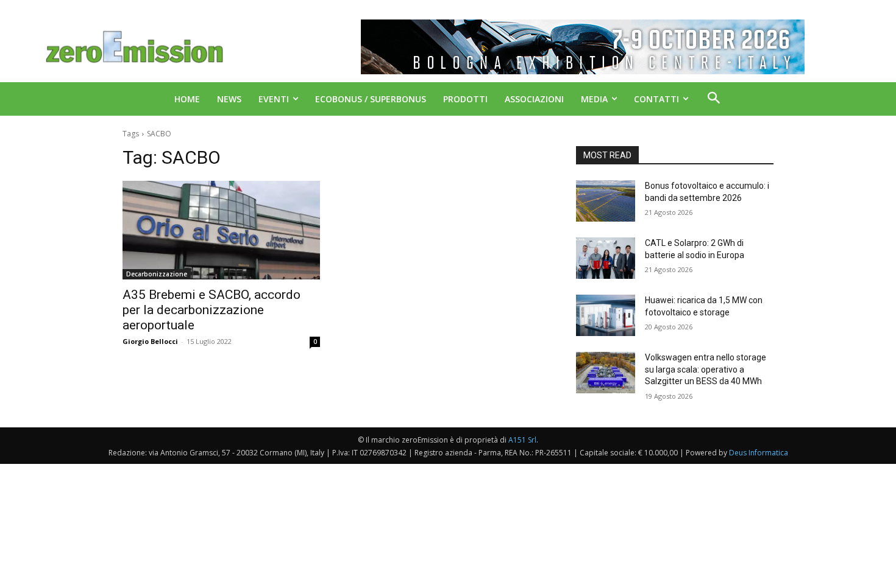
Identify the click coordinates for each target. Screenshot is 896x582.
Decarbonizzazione (156, 274)
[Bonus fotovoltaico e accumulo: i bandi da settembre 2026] (605, 201)
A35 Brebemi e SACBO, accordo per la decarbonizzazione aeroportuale (211, 309)
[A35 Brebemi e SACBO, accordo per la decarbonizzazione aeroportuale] (221, 230)
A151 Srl (522, 440)
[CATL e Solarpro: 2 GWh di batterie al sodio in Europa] (605, 258)
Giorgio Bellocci (150, 341)
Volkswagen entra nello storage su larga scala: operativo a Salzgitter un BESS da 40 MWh (705, 369)
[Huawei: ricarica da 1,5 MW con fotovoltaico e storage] (605, 315)
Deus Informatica (758, 452)
